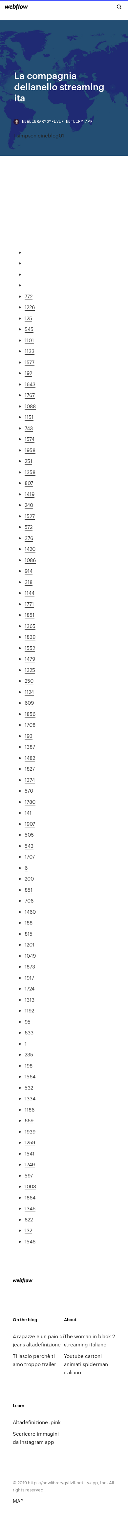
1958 (30, 450)
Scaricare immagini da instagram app (36, 1437)
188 (28, 922)
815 (28, 933)
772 (28, 296)
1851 (29, 614)
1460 (30, 911)
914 (28, 570)
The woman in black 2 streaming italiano (89, 1340)
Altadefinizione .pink (37, 1422)
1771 (29, 603)
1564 (30, 1076)
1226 (30, 306)
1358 (30, 471)
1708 (30, 724)
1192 (29, 1010)
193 (28, 735)
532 (29, 1087)
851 (28, 889)
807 (29, 482)
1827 (30, 768)
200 (29, 878)
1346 (30, 1208)
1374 (30, 779)
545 (29, 328)
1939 (30, 1131)
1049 (30, 955)
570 (29, 790)
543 (29, 845)
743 (29, 428)
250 (29, 680)
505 (29, 834)
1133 (29, 350)
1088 (30, 406)
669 (29, 1120)
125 (28, 318)
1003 (30, 1186)
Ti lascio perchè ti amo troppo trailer (34, 1359)
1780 (30, 801)
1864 (30, 1197)
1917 (29, 977)
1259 (30, 1142)
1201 (29, 944)
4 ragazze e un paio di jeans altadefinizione (38, 1340)
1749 (30, 1164)
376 (29, 537)
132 (28, 1230)
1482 (30, 757)
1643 (30, 384)
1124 (29, 691)
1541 (29, 1153)
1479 (30, 658)
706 (29, 900)
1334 (30, 1098)
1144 (29, 592)
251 (28, 460)
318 (28, 581)
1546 (30, 1241)
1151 (29, 416)
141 (28, 812)
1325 (30, 669)
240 (29, 504)
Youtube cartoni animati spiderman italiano (86, 1364)
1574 (29, 438)
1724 (29, 988)
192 (28, 372)
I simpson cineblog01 (39, 135)
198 (28, 1065)
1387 (30, 746)
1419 (29, 493)
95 (28, 1021)
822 (29, 1219)
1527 (30, 515)
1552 (30, 647)
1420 (30, 548)
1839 (30, 636)
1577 (29, 362)
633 (29, 1032)
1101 (29, 340)
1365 (30, 625)
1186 (29, 1109)
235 (29, 1054)
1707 (30, 856)
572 (28, 526)
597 (29, 1175)
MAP (18, 1500)
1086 (30, 559)
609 (29, 702)
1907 (30, 823)
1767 (30, 394)
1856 (30, 713)
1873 (30, 966)
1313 (29, 999)
